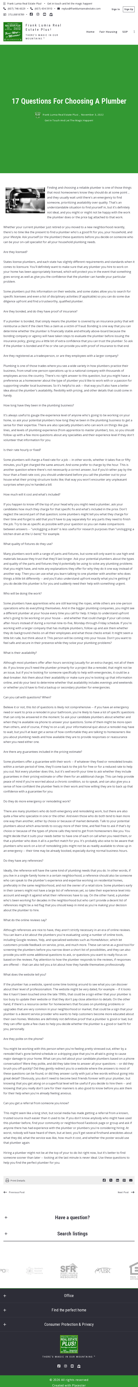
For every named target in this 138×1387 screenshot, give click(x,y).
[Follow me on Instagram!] (38, 14)
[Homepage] (12, 32)
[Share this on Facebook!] (104, 1180)
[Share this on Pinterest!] (124, 1180)
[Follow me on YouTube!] (44, 14)
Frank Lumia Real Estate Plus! (44, 27)
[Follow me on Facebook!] (31, 14)
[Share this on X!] (110, 1180)
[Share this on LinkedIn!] (117, 1180)
